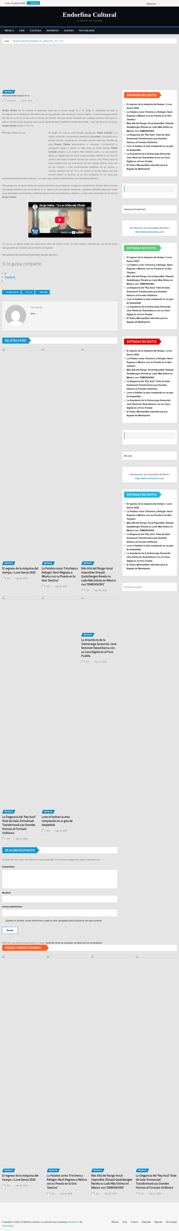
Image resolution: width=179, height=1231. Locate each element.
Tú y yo (29, 292)
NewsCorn (74, 1221)
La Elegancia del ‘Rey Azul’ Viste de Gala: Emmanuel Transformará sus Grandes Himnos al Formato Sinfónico (19, 825)
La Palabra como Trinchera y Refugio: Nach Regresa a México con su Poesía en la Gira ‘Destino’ (60, 574)
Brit (8, 578)
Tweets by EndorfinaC (135, 209)
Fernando (11, 100)
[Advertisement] (89, 64)
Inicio (6, 40)
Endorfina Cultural (89, 14)
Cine (22, 30)
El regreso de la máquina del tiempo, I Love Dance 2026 (20, 570)
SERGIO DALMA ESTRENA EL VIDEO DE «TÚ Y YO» (38, 40)
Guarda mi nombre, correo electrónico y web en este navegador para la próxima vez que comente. (54, 920)
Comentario (8, 866)
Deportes (52, 30)
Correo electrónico (12, 906)
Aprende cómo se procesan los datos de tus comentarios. (74, 942)
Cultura (35, 30)
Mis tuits (128, 455)
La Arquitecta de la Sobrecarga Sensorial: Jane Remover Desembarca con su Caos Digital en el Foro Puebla (98, 648)
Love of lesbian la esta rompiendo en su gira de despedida (57, 821)
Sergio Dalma (13, 292)
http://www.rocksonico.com (149, 231)
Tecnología (87, 30)
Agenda (69, 30)
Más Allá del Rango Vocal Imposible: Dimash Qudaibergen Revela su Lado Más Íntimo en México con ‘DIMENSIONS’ (98, 576)
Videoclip (44, 292)
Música (9, 30)
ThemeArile (8, 1225)
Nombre (6, 892)
